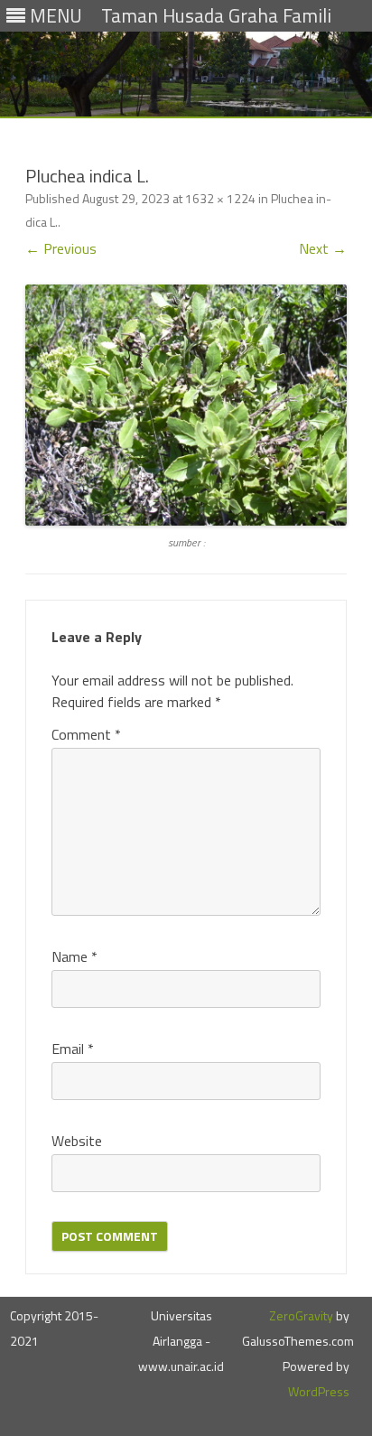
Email (72, 1048)
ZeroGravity (301, 1315)
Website (76, 1141)
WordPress (318, 1391)
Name (74, 956)
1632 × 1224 (220, 198)
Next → (323, 248)
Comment (86, 734)
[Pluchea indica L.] (186, 405)
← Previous (61, 248)
